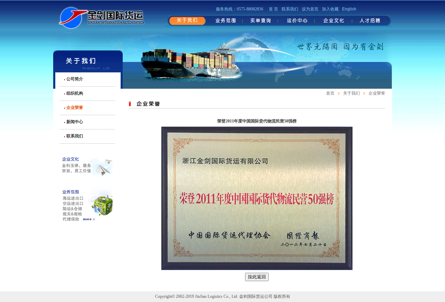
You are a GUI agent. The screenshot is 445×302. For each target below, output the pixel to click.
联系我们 (74, 136)
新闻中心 (74, 121)
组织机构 (74, 93)
